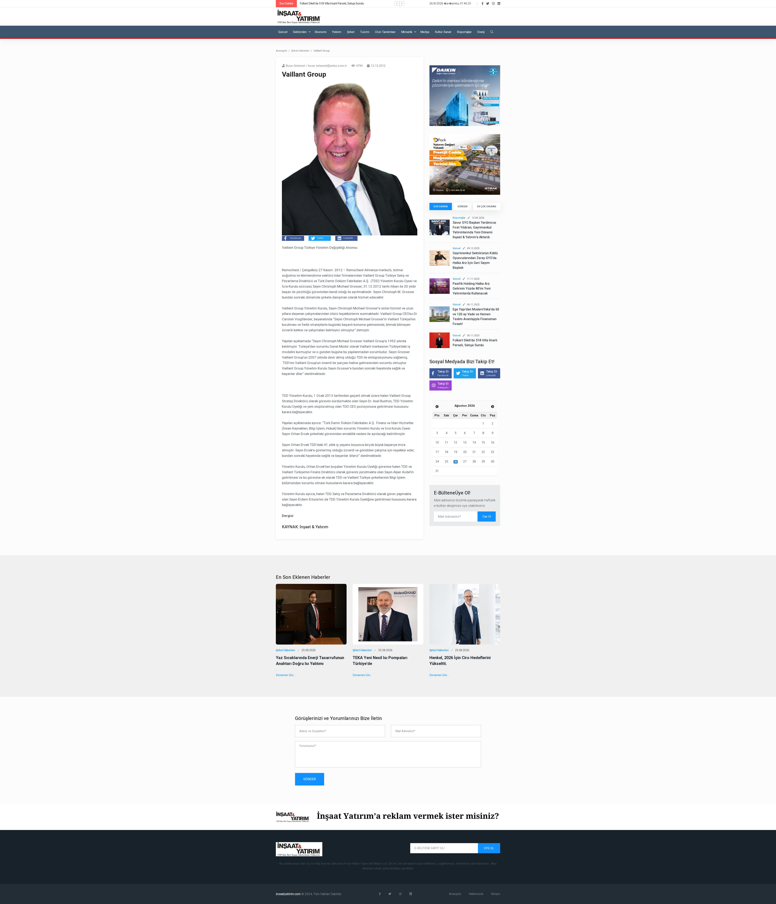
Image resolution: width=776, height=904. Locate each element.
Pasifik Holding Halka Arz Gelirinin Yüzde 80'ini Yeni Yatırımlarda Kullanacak (472, 288)
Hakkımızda (476, 894)
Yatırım (336, 32)
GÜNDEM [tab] (462, 206)
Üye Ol (487, 516)
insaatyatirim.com (288, 894)
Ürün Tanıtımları (385, 32)
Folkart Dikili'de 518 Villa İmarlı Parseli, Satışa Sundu (475, 343)
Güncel (282, 32)
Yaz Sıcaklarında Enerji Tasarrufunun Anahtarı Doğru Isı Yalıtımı (310, 661)
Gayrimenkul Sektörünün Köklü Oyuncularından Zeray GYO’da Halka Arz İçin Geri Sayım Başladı (475, 260)
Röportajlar (464, 32)
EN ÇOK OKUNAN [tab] (486, 206)
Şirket (350, 32)
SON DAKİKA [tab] (440, 206)
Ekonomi (320, 32)
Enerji (481, 32)
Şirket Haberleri (300, 51)
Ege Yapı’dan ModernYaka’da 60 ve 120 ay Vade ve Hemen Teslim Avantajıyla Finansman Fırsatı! (476, 316)
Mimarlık (406, 32)
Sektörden (300, 32)
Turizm (364, 32)
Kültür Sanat (443, 32)
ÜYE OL (489, 848)
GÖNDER (309, 779)
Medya (424, 32)
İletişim (495, 894)
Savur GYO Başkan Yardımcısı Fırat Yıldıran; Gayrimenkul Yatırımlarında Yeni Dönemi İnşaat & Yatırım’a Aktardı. (474, 230)
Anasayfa (281, 51)
